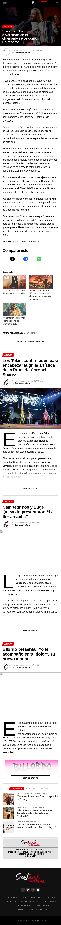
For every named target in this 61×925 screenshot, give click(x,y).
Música (52, 898)
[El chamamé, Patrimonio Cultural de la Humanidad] (14, 282)
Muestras (12, 902)
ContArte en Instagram (29, 909)
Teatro (53, 902)
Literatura (11, 898)
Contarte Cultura (22, 53)
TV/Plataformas (23, 905)
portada (32, 333)
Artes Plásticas (30, 902)
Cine (44, 902)
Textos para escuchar (32, 898)
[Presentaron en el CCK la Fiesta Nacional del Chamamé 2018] (14, 309)
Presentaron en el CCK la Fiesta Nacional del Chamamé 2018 (14, 321)
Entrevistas (42, 905)
